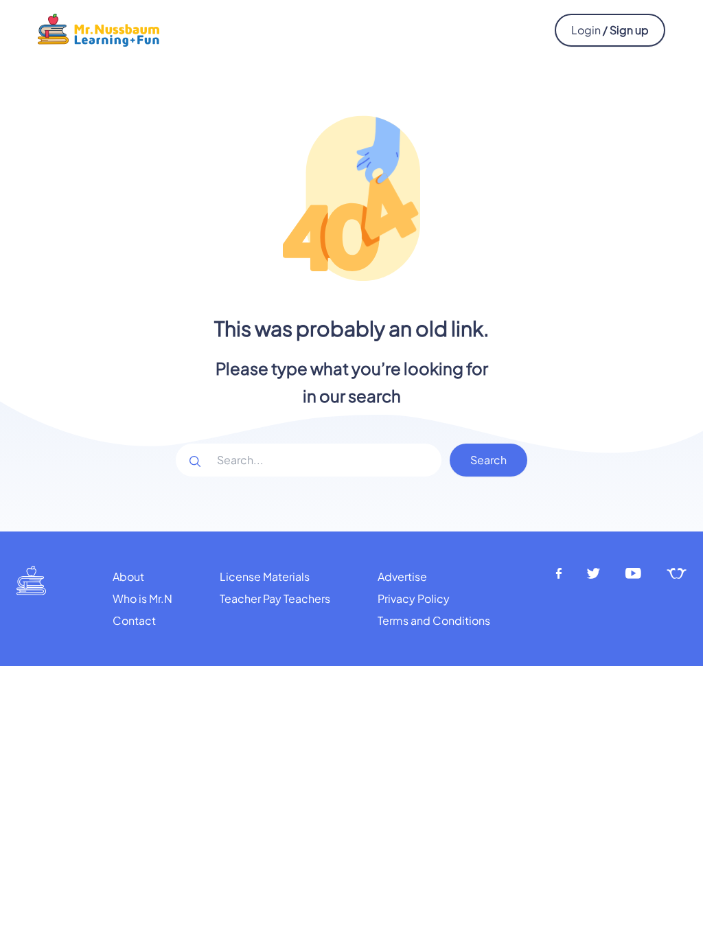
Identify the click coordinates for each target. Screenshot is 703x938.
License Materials (265, 576)
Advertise (402, 576)
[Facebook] (559, 574)
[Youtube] (633, 574)
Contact (134, 620)
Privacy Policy (414, 598)
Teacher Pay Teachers (275, 598)
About (128, 576)
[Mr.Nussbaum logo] (98, 28)
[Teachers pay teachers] (677, 574)
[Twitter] (593, 574)
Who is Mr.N (142, 598)
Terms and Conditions (434, 620)
